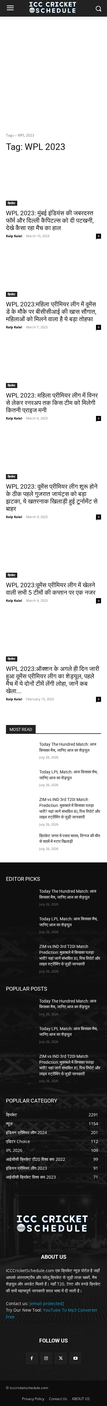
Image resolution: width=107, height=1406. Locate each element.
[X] (61, 1358)
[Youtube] (75, 1358)
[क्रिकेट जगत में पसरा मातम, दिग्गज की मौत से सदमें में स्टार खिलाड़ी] (20, 843)
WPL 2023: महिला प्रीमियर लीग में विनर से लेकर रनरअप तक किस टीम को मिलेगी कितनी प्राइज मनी (52, 403)
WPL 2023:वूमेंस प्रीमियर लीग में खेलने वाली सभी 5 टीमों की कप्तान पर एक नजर (50, 589)
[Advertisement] (53, 73)
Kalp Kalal (14, 236)
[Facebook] (31, 1358)
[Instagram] (46, 1358)
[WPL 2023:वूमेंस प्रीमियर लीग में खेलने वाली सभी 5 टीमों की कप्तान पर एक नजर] (53, 554)
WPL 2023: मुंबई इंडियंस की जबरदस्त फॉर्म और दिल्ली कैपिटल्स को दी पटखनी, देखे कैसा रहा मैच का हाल (50, 221)
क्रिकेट (11, 203)
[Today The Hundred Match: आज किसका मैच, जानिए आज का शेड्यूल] (20, 751)
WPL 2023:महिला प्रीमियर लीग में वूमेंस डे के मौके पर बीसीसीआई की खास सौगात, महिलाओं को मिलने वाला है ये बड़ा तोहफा (51, 312)
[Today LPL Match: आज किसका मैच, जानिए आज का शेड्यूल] (20, 779)
